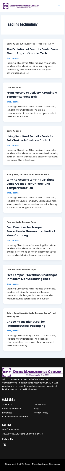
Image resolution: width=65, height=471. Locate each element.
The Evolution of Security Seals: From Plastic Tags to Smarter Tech (32, 51)
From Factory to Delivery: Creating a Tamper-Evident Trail (32, 95)
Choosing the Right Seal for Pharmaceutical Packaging (26, 324)
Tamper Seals (14, 87)
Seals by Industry (11, 408)
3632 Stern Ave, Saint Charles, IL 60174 (22, 433)
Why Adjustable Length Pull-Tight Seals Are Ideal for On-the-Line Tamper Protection (30, 184)
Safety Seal (12, 174)
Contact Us (40, 404)
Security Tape (29, 44)
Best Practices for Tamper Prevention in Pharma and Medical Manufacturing (31, 231)
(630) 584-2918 (10, 429)
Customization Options (15, 416)
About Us (7, 404)
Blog (36, 408)
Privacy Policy (41, 412)
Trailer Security (46, 44)
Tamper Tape (29, 222)
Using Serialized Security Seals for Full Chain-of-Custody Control (30, 138)
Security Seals (14, 44)
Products (7, 412)
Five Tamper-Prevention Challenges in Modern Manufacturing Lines (32, 277)
